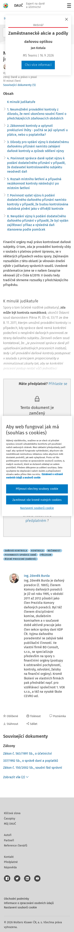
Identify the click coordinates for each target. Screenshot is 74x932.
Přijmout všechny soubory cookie (37, 489)
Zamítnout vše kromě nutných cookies (37, 500)
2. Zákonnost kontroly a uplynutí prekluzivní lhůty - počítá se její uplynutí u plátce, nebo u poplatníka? (37, 130)
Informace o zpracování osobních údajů (29, 903)
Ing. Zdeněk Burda (37, 576)
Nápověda (10, 867)
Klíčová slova (12, 813)
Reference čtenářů (15, 845)
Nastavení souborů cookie (20, 907)
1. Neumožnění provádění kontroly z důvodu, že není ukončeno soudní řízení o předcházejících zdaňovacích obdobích (36, 114)
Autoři (7, 835)
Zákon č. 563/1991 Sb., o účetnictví (27, 753)
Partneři (9, 840)
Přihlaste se (58, 384)
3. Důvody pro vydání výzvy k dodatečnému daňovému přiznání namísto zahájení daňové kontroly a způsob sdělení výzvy (38, 146)
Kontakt (9, 857)
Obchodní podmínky (16, 898)
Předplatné (11, 862)
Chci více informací (38, 65)
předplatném (36, 520)
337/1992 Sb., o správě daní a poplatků (30, 761)
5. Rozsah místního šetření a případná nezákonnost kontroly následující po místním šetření (34, 183)
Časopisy (9, 818)
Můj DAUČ (10, 823)
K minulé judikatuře (21, 102)
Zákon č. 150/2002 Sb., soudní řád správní (32, 767)
